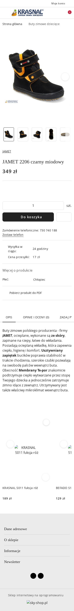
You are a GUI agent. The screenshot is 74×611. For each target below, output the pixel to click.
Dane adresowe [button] (15, 529)
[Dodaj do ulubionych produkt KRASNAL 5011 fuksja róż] (46, 422)
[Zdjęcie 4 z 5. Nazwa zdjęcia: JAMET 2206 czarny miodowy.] (51, 134)
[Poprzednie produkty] (10, 444)
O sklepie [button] (11, 540)
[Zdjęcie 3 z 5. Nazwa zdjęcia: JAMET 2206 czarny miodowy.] (37, 134)
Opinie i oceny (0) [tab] (36, 317)
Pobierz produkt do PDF (25, 293)
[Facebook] (33, 576)
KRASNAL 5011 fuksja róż (20, 488)
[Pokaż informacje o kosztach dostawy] (43, 257)
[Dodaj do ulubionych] (64, 217)
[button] (65, 76)
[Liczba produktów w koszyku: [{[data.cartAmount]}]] (67, 13)
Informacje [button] (12, 551)
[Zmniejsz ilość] (6, 206)
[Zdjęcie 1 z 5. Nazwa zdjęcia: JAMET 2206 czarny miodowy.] (8, 134)
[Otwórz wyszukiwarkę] (53, 13)
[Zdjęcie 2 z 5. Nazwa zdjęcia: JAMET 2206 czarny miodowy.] (23, 134)
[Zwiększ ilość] (61, 206)
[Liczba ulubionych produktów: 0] (60, 13)
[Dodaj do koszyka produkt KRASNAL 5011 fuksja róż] (45, 477)
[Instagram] (41, 576)
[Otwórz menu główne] (4, 12)
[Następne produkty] (64, 444)
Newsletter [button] (12, 562)
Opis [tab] (9, 317)
